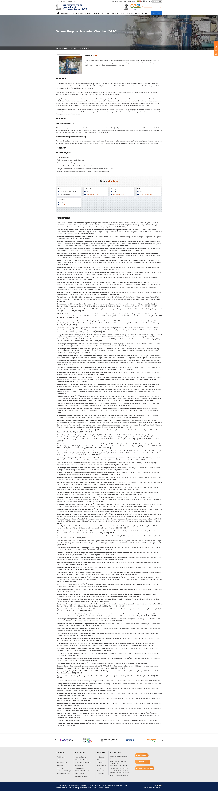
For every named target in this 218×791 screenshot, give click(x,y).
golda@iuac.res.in (92, 194)
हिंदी (160, 1)
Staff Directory (61, 765)
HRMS (150, 5)
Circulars (101, 757)
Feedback (69, 1)
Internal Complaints (63, 774)
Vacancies (129, 13)
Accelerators (78, 13)
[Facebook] (216, 43)
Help (125, 785)
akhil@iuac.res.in (118, 194)
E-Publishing (102, 765)
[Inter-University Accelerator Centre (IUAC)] (72, 7)
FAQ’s (58, 1)
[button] (163, 740)
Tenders (101, 762)
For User (115, 13)
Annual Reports (81, 757)
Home (58, 13)
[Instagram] (216, 50)
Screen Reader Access (129, 1)
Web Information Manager (120, 775)
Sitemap (63, 1)
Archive (119, 785)
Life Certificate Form (82, 771)
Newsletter (79, 765)
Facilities (97, 13)
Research (88, 13)
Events (137, 13)
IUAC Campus (141, 755)
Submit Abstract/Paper (64, 771)
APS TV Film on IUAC (144, 768)
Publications (80, 768)
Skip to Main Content (116, 1)
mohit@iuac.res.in (65, 205)
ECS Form (101, 771)
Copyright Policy (86, 785)
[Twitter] (216, 46)
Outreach (105, 13)
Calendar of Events (82, 760)
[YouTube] (216, 54)
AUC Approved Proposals (84, 762)
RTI (74, 1)
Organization (66, 13)
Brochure (101, 774)
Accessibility (111, 785)
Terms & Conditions (62, 785)
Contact (145, 13)
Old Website (80, 774)
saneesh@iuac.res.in (146, 194)
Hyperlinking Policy (100, 785)
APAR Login (60, 768)
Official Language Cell (83, 776)
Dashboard (157, 13)
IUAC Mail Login (62, 762)
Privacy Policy (75, 785)
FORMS (122, 13)
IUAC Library (61, 757)
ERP (145, 5)
